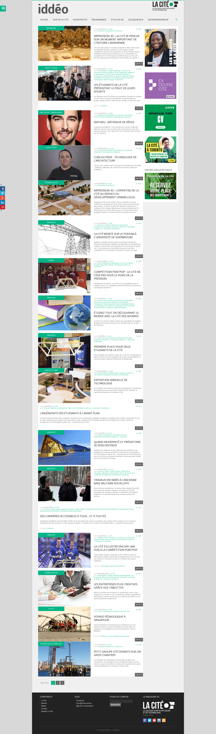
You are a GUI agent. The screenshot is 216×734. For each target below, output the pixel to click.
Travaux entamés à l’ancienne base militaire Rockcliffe (115, 481)
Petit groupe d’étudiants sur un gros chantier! (117, 653)
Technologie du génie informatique (71, 511)
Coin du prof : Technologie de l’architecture (115, 158)
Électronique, (123, 72)
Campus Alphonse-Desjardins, (65, 509)
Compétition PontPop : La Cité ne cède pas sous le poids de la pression (117, 275)
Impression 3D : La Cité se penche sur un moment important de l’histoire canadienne (117, 39)
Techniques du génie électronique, (124, 76)
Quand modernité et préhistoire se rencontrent (117, 443)
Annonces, (100, 225)
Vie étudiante (119, 79)
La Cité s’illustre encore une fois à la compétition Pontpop (115, 548)
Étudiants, (104, 636)
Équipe (43, 706)
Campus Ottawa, (102, 373)
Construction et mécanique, (102, 302)
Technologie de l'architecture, (103, 78)
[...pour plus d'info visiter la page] (160, 30)
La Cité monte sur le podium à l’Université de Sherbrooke (115, 235)
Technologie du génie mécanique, (104, 79)
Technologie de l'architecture (113, 31)
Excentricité (80, 19)
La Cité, (107, 74)
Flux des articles (84, 703)
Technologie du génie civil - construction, (122, 340)
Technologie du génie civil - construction (114, 437)
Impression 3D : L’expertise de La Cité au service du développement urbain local (116, 194)
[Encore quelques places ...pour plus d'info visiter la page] (160, 174)
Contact (44, 709)
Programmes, (119, 74)
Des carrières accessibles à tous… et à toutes (73, 516)
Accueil (44, 19)
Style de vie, (126, 74)
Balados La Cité (47, 711)
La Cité (110, 29)
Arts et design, (101, 70)
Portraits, (96, 117)
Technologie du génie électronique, (122, 78)
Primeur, (112, 74)
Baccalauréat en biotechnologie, (123, 300)
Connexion (80, 700)
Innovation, (100, 31)
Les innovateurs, (106, 227)
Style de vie (117, 19)
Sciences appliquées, (122, 304)
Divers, (117, 72)
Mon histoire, (129, 115)
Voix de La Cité (60, 19)
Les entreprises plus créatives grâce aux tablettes (115, 585)
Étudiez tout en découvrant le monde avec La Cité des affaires (116, 314)
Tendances (114, 579)
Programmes (99, 19)
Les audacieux (135, 19)
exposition (104, 106)
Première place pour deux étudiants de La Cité (112, 348)
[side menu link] (3, 8)
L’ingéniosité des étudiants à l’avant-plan (70, 413)
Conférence (50, 528)
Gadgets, (122, 373)
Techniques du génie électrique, (103, 76)
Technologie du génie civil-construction (113, 566)
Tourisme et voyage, (112, 307)
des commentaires (84, 706)
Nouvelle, (97, 265)
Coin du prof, (101, 150)
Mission (44, 703)
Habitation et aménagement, (106, 115)
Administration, (102, 575)
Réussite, (111, 265)
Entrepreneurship (158, 19)
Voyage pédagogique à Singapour (110, 618)
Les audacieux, (119, 115)
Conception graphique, (114, 70)
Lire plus (139, 64)
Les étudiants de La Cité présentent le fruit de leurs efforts (114, 88)
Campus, (107, 471)
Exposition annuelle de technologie (110, 381)
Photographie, (98, 304)
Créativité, (107, 225)
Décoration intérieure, (107, 72)
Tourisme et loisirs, (99, 307)
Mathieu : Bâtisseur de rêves (114, 122)
